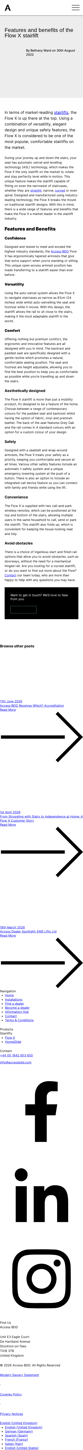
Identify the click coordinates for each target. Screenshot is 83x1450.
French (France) (16, 1439)
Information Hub (17, 1012)
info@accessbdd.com (15, 1062)
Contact (23, 609)
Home (9, 995)
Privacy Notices (11, 1414)
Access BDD (60, 251)
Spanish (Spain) (16, 1435)
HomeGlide (13, 1042)
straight (36, 190)
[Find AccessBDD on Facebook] (41, 1111)
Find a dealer (14, 1004)
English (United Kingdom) (23, 1427)
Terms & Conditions (19, 1020)
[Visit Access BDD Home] (8, 7)
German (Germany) (19, 1431)
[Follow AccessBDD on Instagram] (41, 1278)
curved (60, 190)
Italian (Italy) (14, 1444)
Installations (13, 999)
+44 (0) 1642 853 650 (16, 1055)
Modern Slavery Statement (19, 1375)
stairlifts (61, 112)
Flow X (10, 1038)
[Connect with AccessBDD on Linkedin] (41, 1195)
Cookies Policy (11, 1394)
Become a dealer (17, 1008)
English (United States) (22, 1448)
